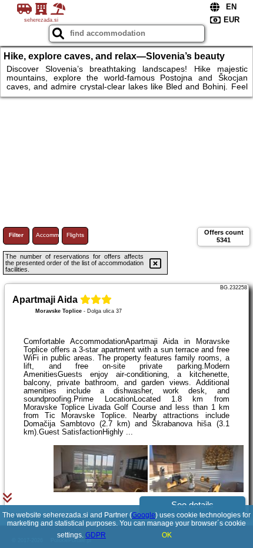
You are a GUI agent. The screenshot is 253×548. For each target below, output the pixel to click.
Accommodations (47, 235)
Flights (75, 235)
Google (143, 515)
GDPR (95, 535)
